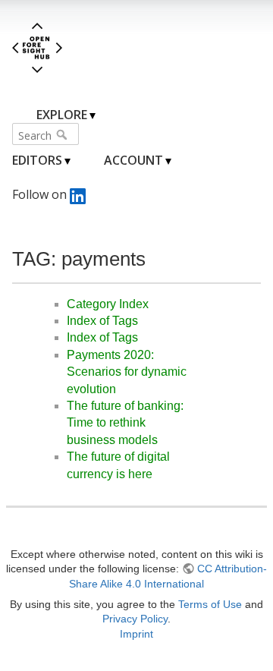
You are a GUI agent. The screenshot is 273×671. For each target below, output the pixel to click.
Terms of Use (210, 604)
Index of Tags (102, 320)
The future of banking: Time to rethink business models (125, 422)
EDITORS (37, 160)
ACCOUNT (133, 160)
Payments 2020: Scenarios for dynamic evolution (127, 371)
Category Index (108, 304)
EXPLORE (61, 114)
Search (63, 134)
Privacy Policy (135, 619)
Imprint (136, 634)
